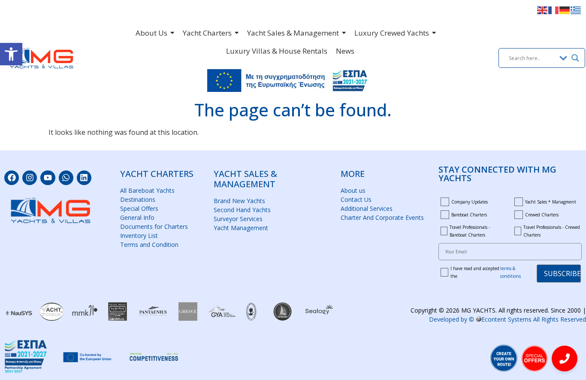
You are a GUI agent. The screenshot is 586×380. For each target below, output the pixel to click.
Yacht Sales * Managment (550, 202)
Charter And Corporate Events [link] (382, 217)
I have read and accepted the (485, 272)
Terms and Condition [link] (149, 244)
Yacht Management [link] (241, 228)
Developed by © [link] (507, 319)
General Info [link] (137, 217)
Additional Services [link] (367, 208)
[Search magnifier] (575, 58)
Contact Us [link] (356, 199)
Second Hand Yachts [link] (242, 210)
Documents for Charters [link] (154, 226)
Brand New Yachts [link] (239, 201)
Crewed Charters (542, 215)
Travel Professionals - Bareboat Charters (470, 231)
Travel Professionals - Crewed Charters (551, 231)
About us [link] (353, 190)
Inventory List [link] (139, 235)
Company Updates (469, 202)
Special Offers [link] (139, 208)
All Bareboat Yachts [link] (147, 190)
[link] (11, 54)
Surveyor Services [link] (238, 219)
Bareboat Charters (469, 215)
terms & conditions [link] (510, 272)
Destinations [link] (137, 199)
